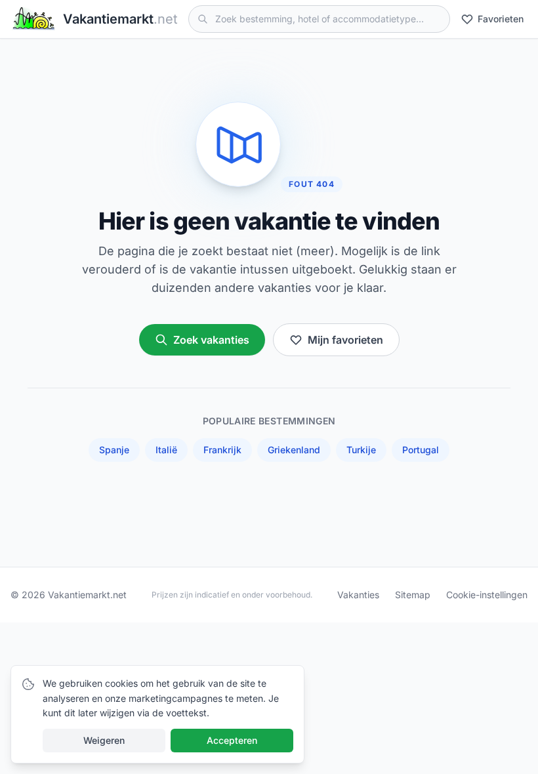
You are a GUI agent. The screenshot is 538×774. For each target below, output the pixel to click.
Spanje (114, 449)
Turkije (361, 449)
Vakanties (358, 594)
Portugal (420, 449)
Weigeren (104, 740)
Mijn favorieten (345, 339)
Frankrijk (222, 449)
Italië (166, 449)
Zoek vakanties (211, 339)
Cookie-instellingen (487, 594)
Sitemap (412, 594)
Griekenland (294, 449)
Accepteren (232, 740)
